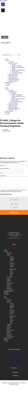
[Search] (19, 55)
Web (1, 173)
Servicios (8, 83)
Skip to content (3, 0)
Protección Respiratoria (14, 79)
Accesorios (11, 61)
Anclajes (14, 64)
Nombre (2, 165)
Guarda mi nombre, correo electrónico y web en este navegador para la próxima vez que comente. (13, 190)
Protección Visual (13, 81)
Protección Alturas (13, 63)
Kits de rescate (15, 71)
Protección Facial (13, 77)
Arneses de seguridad (17, 66)
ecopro (6, 129)
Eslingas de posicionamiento (18, 70)
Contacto (8, 85)
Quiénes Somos (9, 82)
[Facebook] (3, 4)
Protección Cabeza (13, 75)
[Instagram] (3, 10)
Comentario (3, 175)
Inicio (7, 59)
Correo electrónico (5, 168)
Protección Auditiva (13, 74)
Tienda (7, 60)
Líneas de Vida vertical (17, 72)
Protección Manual (13, 78)
